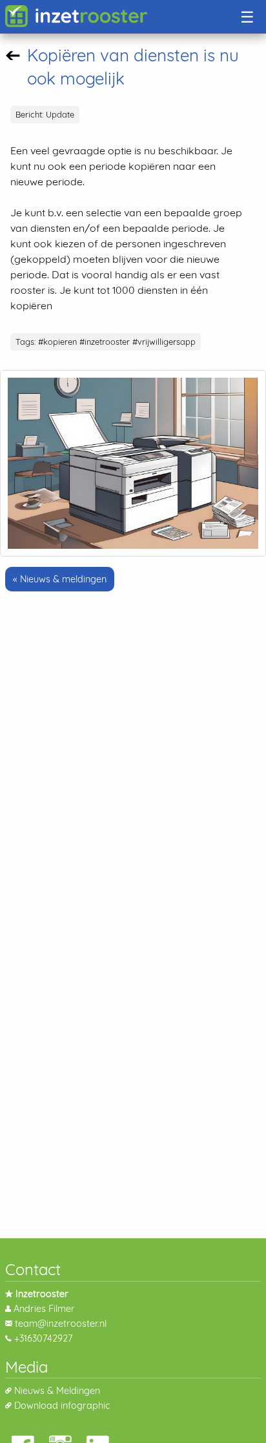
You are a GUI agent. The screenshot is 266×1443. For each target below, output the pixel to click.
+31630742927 (43, 1338)
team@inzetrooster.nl (61, 1323)
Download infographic (62, 1405)
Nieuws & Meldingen (57, 1391)
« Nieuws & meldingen (60, 579)
